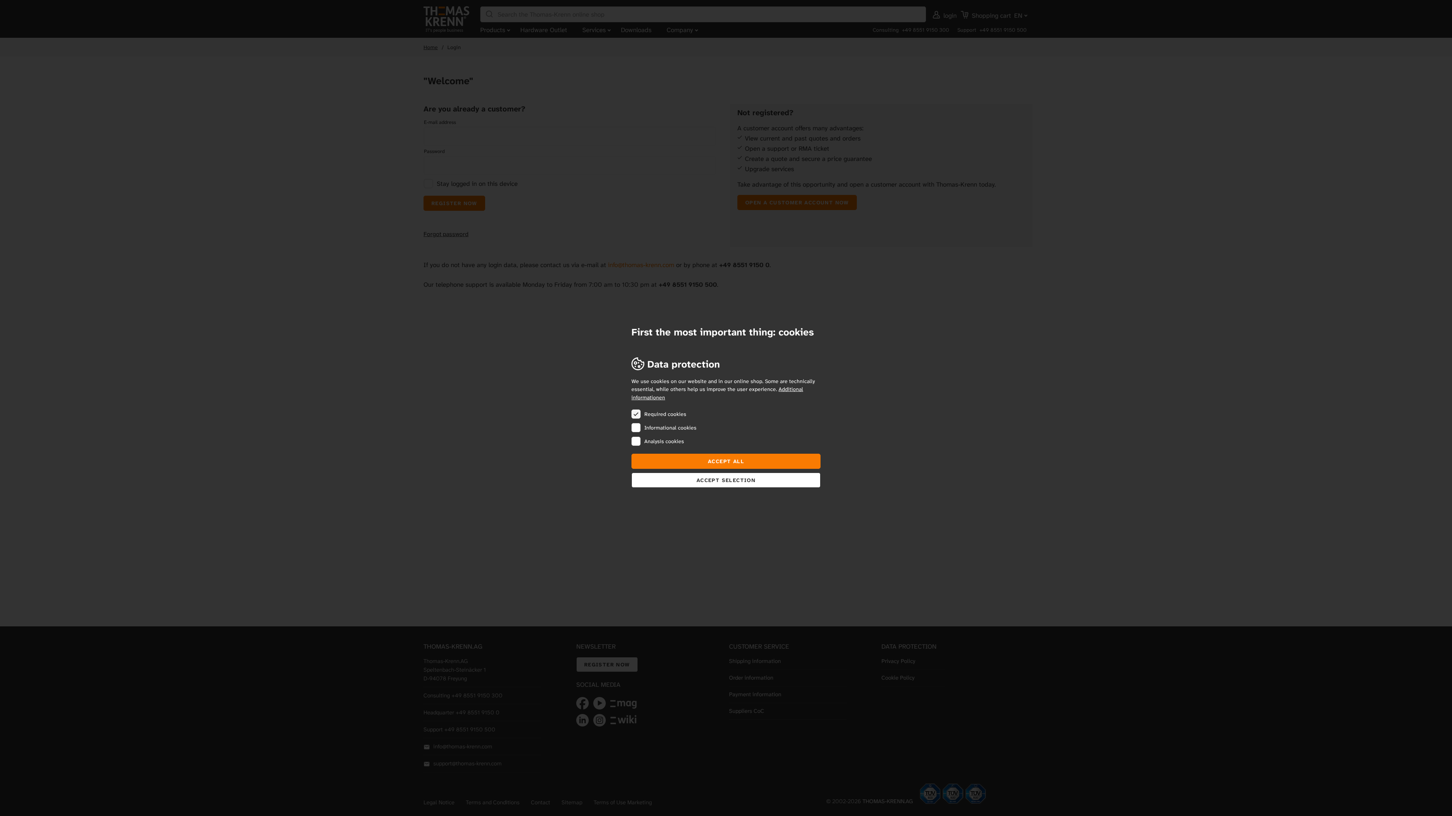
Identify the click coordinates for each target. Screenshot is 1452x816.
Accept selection (726, 480)
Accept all (726, 461)
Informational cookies (670, 427)
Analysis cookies (664, 441)
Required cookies (665, 414)
